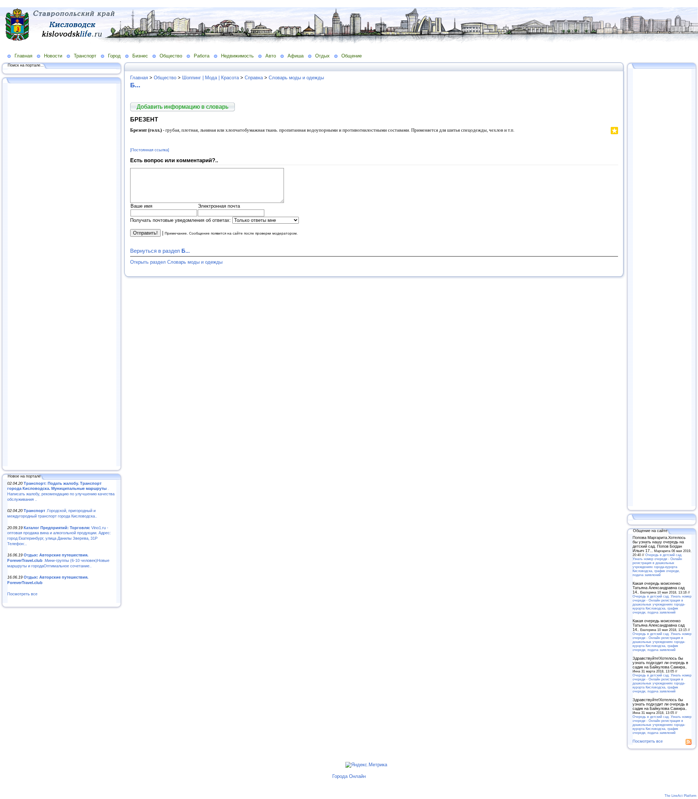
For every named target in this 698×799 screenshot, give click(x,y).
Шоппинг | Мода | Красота (210, 77)
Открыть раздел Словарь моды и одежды (176, 262)
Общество (171, 56)
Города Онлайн (349, 776)
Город (114, 56)
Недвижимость (237, 56)
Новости (53, 56)
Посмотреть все (22, 594)
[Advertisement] (61, 275)
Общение (351, 56)
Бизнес (140, 56)
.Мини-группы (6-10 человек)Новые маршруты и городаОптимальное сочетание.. (58, 560)
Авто (270, 56)
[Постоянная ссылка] (149, 150)
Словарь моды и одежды (296, 77)
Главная (23, 56)
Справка (254, 77)
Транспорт (85, 56)
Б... (135, 85)
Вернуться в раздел (160, 251)
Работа (201, 56)
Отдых (322, 56)
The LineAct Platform (681, 796)
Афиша (296, 56)
